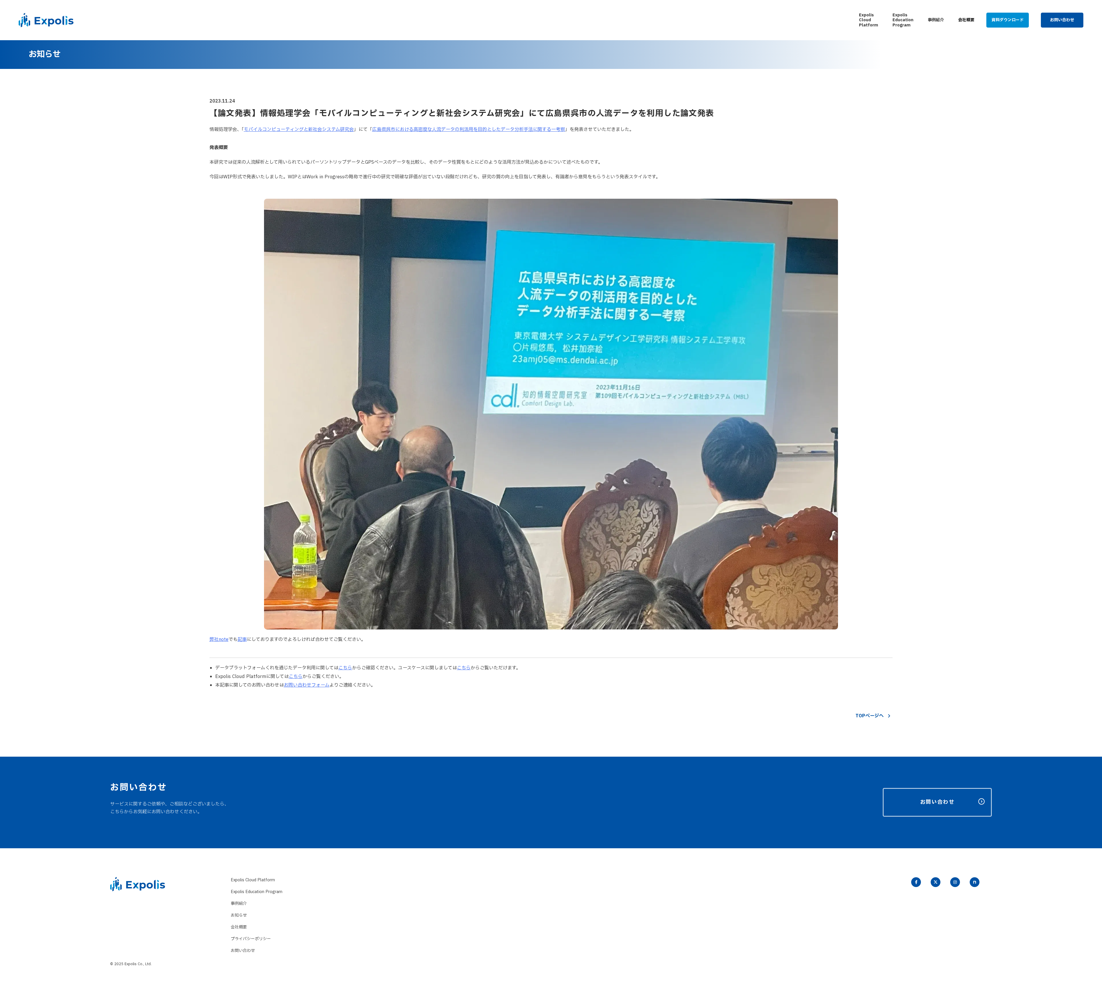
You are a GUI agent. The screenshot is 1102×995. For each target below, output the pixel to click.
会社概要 (239, 927)
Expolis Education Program (256, 892)
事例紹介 (239, 904)
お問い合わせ (243, 951)
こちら (464, 667)
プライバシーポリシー (251, 939)
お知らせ (239, 915)
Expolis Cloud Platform (253, 880)
